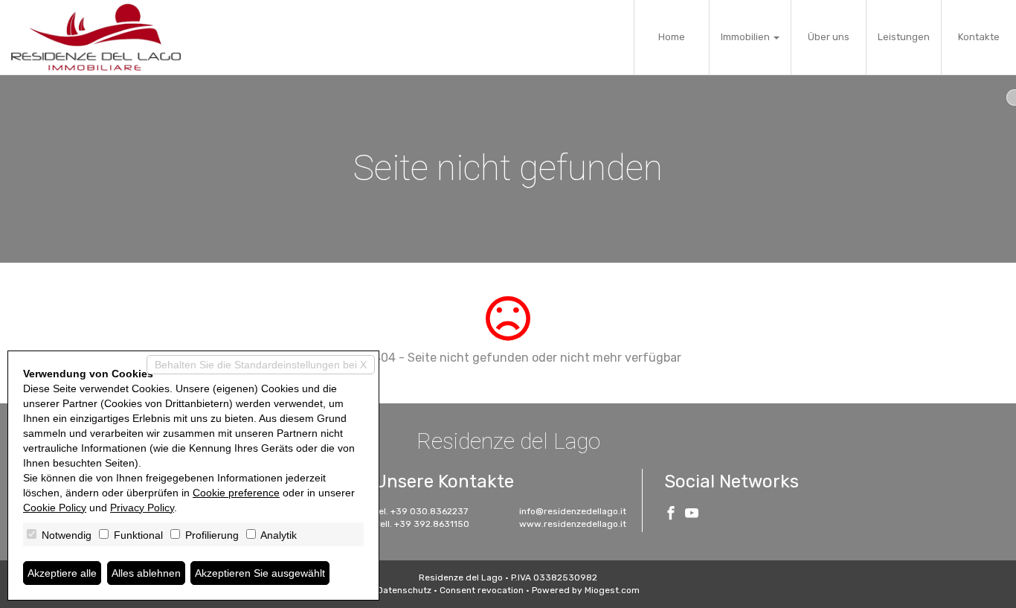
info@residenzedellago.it (572, 511)
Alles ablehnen (146, 573)
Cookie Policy (54, 507)
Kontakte (979, 36)
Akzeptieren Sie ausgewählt (260, 573)
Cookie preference (236, 493)
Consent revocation (482, 590)
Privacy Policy (142, 507)
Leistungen (904, 36)
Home (671, 36)
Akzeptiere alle (62, 573)
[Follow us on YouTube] (691, 515)
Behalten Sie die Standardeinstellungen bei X (261, 365)
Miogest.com (612, 590)
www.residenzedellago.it (572, 524)
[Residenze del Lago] (96, 37)
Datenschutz (404, 590)
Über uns (828, 36)
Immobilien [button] (746, 36)
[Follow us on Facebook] (671, 515)
